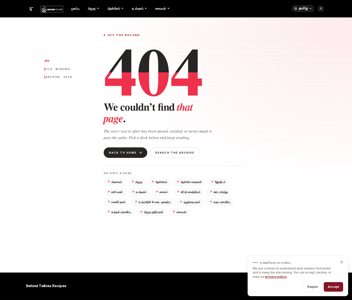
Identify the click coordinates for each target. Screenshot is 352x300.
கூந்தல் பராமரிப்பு (119, 212)
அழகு (136, 182)
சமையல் (179, 212)
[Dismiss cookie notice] (342, 262)
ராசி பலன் (115, 192)
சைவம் (161, 192)
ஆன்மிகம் (159, 182)
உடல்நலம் (139, 192)
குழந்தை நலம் (190, 202)
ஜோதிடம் (218, 182)
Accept (333, 287)
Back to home (123, 152)
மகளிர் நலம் (116, 202)
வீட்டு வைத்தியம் (188, 192)
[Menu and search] (31, 9)
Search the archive (175, 152)
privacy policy (276, 277)
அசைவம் (114, 182)
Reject (312, 287)
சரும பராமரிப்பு (219, 202)
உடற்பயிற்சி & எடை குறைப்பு (152, 202)
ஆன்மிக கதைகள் (189, 182)
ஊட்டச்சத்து (219, 192)
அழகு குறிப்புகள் (151, 212)
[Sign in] (321, 8)
